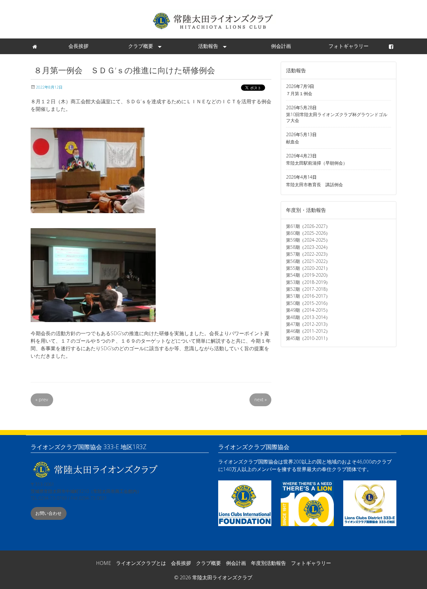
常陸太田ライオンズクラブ (213, 20)
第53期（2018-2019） (308, 282)
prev (41, 399)
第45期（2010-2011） (308, 338)
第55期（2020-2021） (308, 268)
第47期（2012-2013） (308, 324)
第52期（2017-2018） (308, 289)
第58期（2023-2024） (308, 247)
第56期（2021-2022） (308, 261)
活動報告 (208, 46)
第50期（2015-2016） (308, 303)
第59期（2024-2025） (308, 240)
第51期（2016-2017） (308, 296)
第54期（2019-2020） (308, 275)
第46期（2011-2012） (308, 331)
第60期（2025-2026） (308, 233)
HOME (103, 563)
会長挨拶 (78, 46)
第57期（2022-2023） (308, 254)
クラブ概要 (140, 46)
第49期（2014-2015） (308, 310)
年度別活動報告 (268, 563)
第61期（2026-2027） (308, 226)
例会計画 (281, 46)
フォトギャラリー (349, 46)
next (260, 399)
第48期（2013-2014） (308, 317)
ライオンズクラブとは (141, 563)
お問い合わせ (48, 513)
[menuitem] (35, 46)
